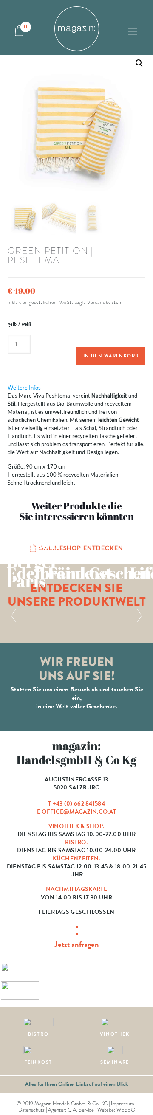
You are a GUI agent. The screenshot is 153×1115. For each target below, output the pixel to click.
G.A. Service (81, 1110)
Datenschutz (31, 1110)
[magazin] (76, 27)
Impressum (122, 1103)
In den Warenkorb (111, 355)
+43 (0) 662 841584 (79, 803)
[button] (76, 145)
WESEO (125, 1110)
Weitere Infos (24, 387)
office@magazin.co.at (79, 811)
